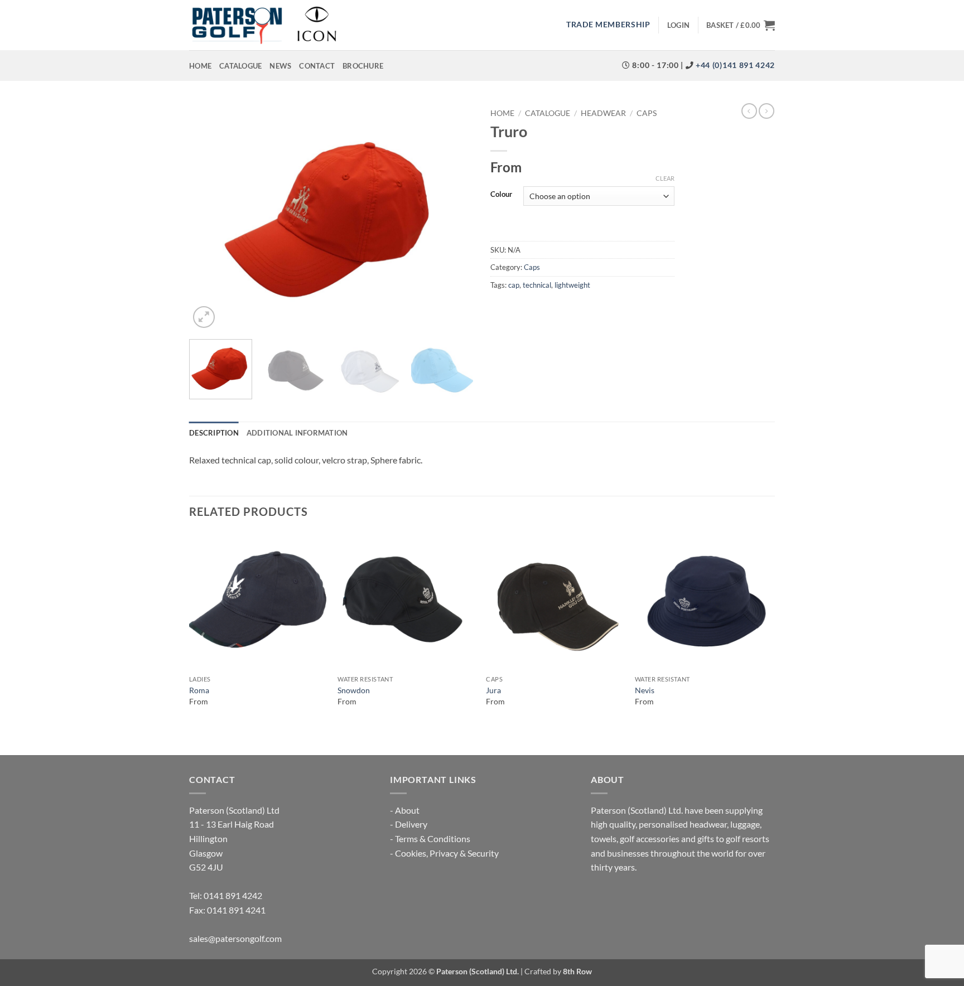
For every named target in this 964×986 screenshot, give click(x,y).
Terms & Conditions (432, 838)
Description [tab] (214, 432)
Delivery (411, 824)
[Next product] (749, 111)
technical (537, 285)
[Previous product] (766, 111)
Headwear (603, 113)
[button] (678, 25)
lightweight (572, 285)
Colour (501, 195)
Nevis (644, 690)
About (407, 810)
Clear (664, 178)
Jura (493, 690)
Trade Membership (608, 24)
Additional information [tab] (297, 432)
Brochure (363, 65)
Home (200, 65)
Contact (317, 65)
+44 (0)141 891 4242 (734, 65)
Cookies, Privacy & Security (447, 853)
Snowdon (354, 690)
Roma (199, 690)
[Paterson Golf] (264, 25)
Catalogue (240, 65)
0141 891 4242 (233, 895)
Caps (647, 113)
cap (513, 285)
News (280, 65)
